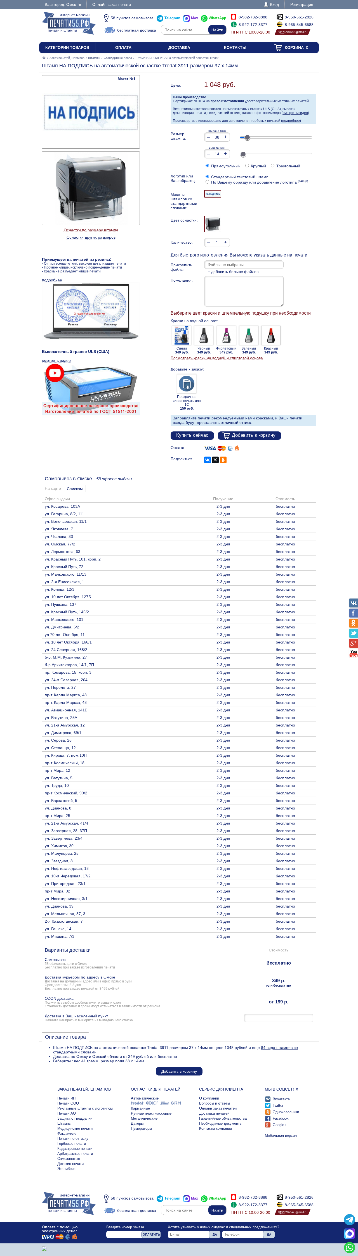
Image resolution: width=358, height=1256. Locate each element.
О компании (209, 1098)
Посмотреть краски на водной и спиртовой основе (217, 358)
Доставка (179, 47)
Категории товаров (67, 47)
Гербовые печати (71, 1143)
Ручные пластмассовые (151, 1113)
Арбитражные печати (75, 1153)
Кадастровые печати (74, 1148)
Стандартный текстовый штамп (239, 177)
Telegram (172, 18)
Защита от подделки (74, 1118)
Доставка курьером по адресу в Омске (88, 982)
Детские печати (70, 1164)
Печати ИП (66, 1098)
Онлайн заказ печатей (218, 1108)
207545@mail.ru (296, 32)
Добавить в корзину (253, 435)
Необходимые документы (220, 1123)
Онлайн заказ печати (111, 4)
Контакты (235, 47)
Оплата (123, 47)
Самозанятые (68, 1159)
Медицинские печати (75, 1128)
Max (194, 18)
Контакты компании (215, 1128)
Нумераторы (141, 1128)
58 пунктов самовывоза (132, 18)
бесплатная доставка (136, 30)
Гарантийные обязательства (223, 1118)
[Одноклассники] (223, 460)
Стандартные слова (118, 58)
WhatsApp (217, 18)
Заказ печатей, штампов (67, 58)
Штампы (94, 58)
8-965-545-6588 (299, 24)
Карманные (140, 1108)
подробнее (291, 121)
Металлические (144, 1118)
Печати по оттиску (72, 1138)
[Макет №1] (212, 194)
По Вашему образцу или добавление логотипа (259, 182)
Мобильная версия (281, 1135)
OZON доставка (102, 1002)
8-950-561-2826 (299, 17)
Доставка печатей (214, 1113)
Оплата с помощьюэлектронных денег (60, 1229)
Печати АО (66, 1113)
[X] (215, 460)
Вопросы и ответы (214, 1103)
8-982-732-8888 (253, 17)
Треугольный (287, 166)
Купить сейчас (192, 435)
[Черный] (212, 224)
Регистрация (301, 4)
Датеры (137, 1123)
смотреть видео (295, 113)
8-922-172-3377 (253, 24)
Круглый (258, 166)
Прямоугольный (225, 166)
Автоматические (145, 1098)
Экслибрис (66, 1169)
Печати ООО (68, 1103)
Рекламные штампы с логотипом (85, 1108)
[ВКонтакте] (207, 460)
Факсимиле (66, 1133)
